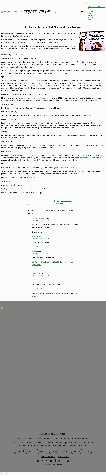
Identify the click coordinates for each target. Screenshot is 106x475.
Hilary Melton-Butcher (38, 218)
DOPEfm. (15, 73)
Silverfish (35, 251)
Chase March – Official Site (37, 11)
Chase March (36, 236)
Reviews (77, 451)
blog (55, 201)
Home (19, 451)
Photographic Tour (83, 135)
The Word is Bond (37, 81)
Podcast (42, 451)
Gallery (54, 451)
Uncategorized (58, 203)
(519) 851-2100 (48, 456)
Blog (58, 201)
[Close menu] (86, 3)
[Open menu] (82, 12)
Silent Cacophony (66, 201)
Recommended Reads (87, 158)
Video (65, 451)
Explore (30, 451)
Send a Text (63, 456)
